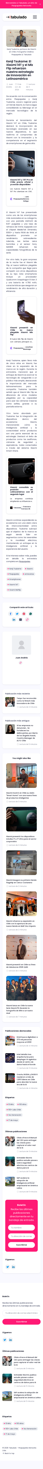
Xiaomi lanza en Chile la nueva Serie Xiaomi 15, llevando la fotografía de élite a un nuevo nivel (19, 1009)
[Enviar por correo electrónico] (20, 619)
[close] (40, 4)
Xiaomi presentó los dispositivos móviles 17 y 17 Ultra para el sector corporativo (21, 839)
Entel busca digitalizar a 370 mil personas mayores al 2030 (27, 1039)
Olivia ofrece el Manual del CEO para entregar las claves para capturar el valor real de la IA (27, 1142)
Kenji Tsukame (15, 569)
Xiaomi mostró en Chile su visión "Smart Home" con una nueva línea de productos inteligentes (21, 795)
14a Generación (14, 1115)
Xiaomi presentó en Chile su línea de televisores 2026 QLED (20, 965)
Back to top (9, 1453)
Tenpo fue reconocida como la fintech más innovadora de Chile (26, 701)
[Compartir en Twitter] (17, 613)
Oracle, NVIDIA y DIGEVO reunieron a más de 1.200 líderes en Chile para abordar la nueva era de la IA (27, 1079)
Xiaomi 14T (13, 584)
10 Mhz (11, 1104)
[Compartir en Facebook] (10, 613)
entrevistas (29, 574)
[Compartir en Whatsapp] (30, 613)
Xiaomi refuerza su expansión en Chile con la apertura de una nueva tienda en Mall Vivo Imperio (21, 923)
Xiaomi (30, 569)
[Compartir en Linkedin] (13, 619)
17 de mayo (13, 1120)
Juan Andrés (21, 657)
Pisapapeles (24, 561)
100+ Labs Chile (14, 1109)
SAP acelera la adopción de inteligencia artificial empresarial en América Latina (27, 1183)
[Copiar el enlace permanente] (27, 619)
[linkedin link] (13, 1267)
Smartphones (15, 579)
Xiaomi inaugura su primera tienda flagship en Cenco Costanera (21, 881)
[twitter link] (7, 1267)
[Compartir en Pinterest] (24, 613)
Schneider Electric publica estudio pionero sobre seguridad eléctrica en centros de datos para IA (27, 1163)
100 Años (22, 1104)
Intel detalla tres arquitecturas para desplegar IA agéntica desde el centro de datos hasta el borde (26, 1059)
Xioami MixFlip (15, 590)
